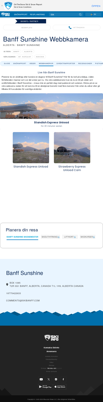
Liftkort (69, 236)
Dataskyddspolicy (51, 359)
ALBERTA (9, 45)
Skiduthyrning (50, 236)
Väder (33, 63)
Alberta (28, 51)
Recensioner (85, 63)
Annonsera (51, 351)
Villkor (51, 362)
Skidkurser (86, 236)
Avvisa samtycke (51, 371)
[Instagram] (56, 379)
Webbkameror (46, 63)
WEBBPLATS (26, 28)
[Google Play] (45, 386)
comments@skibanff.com (23, 300)
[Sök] (80, 14)
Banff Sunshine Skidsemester (22, 236)
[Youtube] (41, 379)
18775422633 (79, 27)
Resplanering (37, 14)
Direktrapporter (66, 63)
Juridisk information (51, 356)
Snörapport (20, 14)
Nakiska (40, 57)
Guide (7, 63)
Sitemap (51, 365)
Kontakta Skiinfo (51, 347)
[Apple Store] (60, 386)
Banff (16, 51)
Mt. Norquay (25, 57)
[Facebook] (63, 379)
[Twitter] (49, 379)
